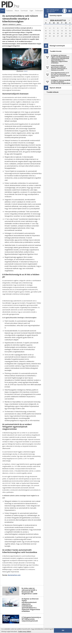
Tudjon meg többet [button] (24, 631)
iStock (25, 71)
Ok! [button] (63, 630)
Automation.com (14, 575)
